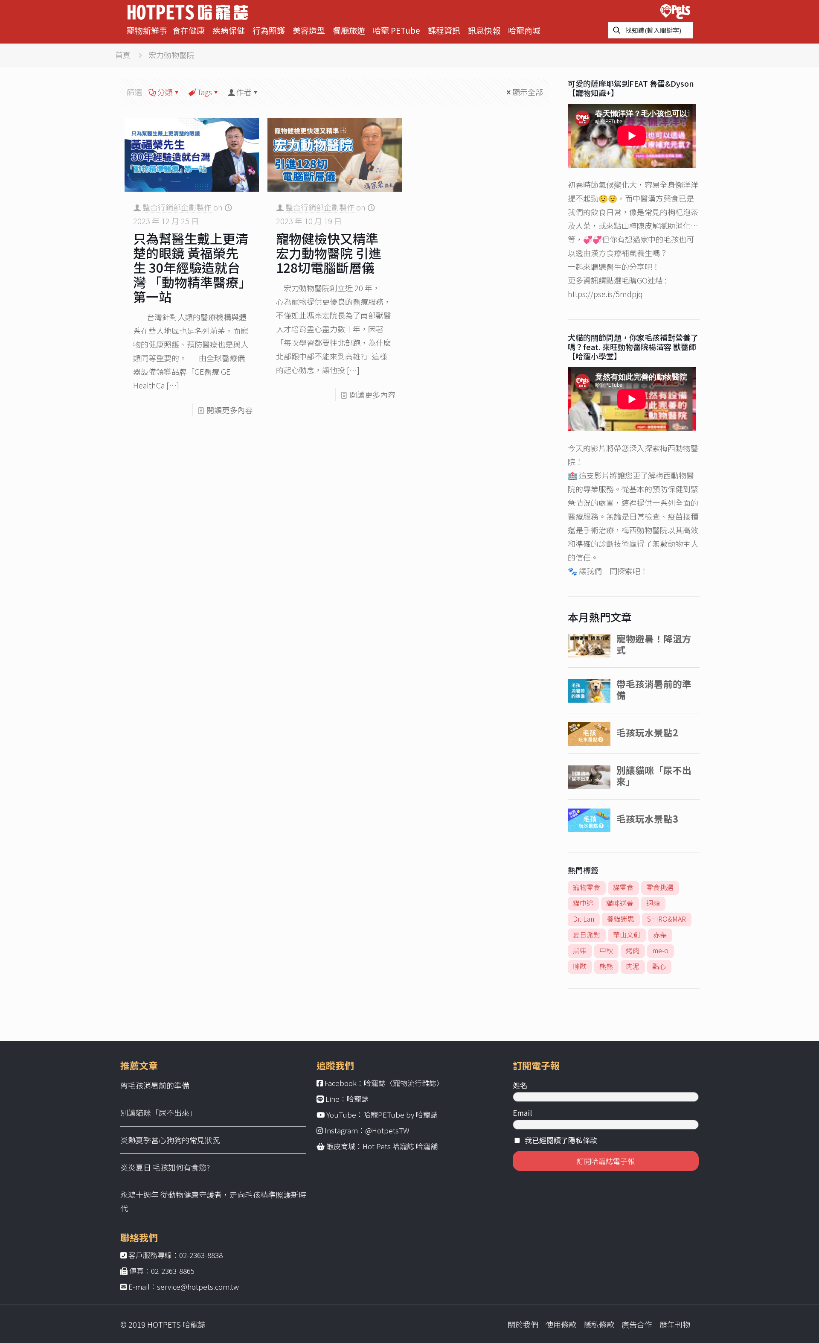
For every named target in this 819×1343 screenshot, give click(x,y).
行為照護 (269, 30)
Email (522, 1112)
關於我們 (523, 1324)
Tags (204, 91)
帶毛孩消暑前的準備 (154, 1085)
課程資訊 (444, 30)
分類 (165, 91)
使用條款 (561, 1324)
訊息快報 (484, 30)
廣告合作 (637, 1324)
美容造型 (309, 30)
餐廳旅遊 (349, 30)
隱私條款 (599, 1324)
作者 (244, 91)
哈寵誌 (358, 1098)
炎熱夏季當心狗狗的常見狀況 (170, 1139)
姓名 (520, 1085)
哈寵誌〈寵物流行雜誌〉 (404, 1082)
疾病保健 (228, 30)
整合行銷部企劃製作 (177, 207)
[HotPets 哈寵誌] (188, 11)
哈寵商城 (524, 30)
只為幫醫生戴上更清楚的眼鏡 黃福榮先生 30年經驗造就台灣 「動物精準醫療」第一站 (190, 267)
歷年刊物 (674, 1324)
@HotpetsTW (387, 1130)
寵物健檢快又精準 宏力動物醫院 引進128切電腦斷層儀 (328, 253)
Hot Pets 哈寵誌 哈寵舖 (400, 1146)
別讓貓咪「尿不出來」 (158, 1112)
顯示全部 (527, 91)
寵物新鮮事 (147, 30)
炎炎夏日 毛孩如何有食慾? (165, 1167)
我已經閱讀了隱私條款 (561, 1140)
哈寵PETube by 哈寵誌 (400, 1114)
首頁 (123, 54)
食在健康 (188, 30)
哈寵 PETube (396, 30)
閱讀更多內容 (229, 409)
